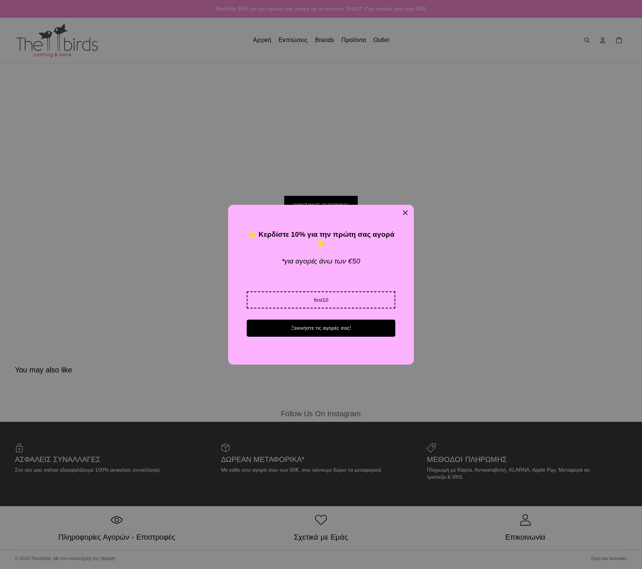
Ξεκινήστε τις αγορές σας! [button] (321, 328)
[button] (321, 299)
